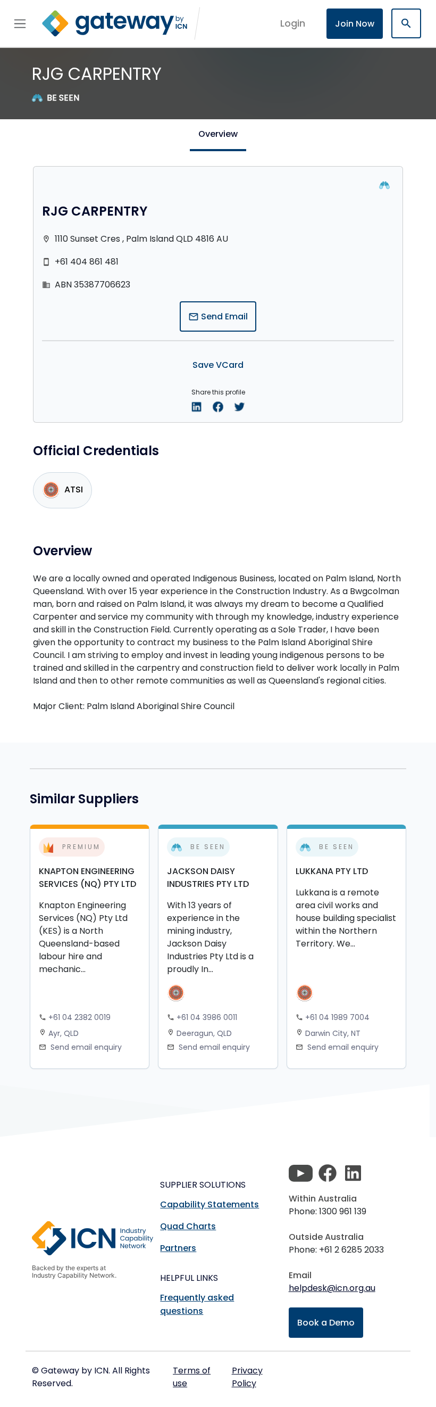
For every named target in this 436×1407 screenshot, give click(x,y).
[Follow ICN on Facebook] (327, 1173)
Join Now (354, 24)
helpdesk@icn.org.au (332, 1288)
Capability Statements (209, 1204)
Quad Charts (188, 1226)
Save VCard (218, 365)
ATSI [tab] (73, 490)
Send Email (218, 316)
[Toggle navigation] (19, 23)
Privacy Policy (247, 1376)
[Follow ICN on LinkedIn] (353, 1173)
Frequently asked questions (197, 1304)
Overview (218, 134)
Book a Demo (326, 1323)
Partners (178, 1248)
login (292, 23)
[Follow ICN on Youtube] (301, 1173)
